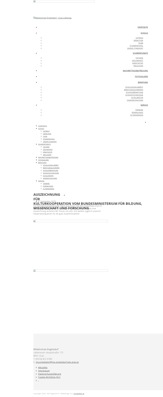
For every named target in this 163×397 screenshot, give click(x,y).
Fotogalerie (43, 160)
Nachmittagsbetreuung (48, 157)
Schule (41, 128)
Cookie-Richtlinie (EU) (49, 377)
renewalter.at (79, 393)
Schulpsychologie (51, 173)
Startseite (42, 126)
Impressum (44, 370)
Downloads (48, 186)
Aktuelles (42, 367)
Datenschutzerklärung (49, 373)
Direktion (47, 134)
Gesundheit (48, 149)
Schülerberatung (50, 170)
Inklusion (47, 155)
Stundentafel (49, 139)
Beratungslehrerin (51, 168)
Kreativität (47, 152)
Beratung (42, 162)
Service (41, 181)
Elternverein (48, 189)
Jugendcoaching (50, 178)
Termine (46, 183)
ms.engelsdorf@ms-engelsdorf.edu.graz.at (57, 362)
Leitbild (46, 131)
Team (45, 136)
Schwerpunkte (44, 144)
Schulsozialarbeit (51, 165)
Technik (46, 147)
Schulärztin (48, 176)
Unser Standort (50, 142)
